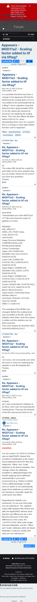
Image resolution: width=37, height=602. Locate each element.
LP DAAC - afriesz (9, 418)
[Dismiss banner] (29, 6)
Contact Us (18, 572)
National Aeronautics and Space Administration (18, 567)
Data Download (14, 132)
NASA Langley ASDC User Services (22, 565)
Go (21, 601)
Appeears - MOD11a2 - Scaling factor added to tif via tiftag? (17, 51)
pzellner (5, 68)
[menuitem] (31, 34)
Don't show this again (10, 28)
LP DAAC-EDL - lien (10, 140)
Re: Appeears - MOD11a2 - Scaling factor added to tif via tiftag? (15, 152)
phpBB (12, 574)
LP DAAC (26, 132)
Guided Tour (14, 33)
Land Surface (8, 135)
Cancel (14, 601)
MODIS (18, 135)
